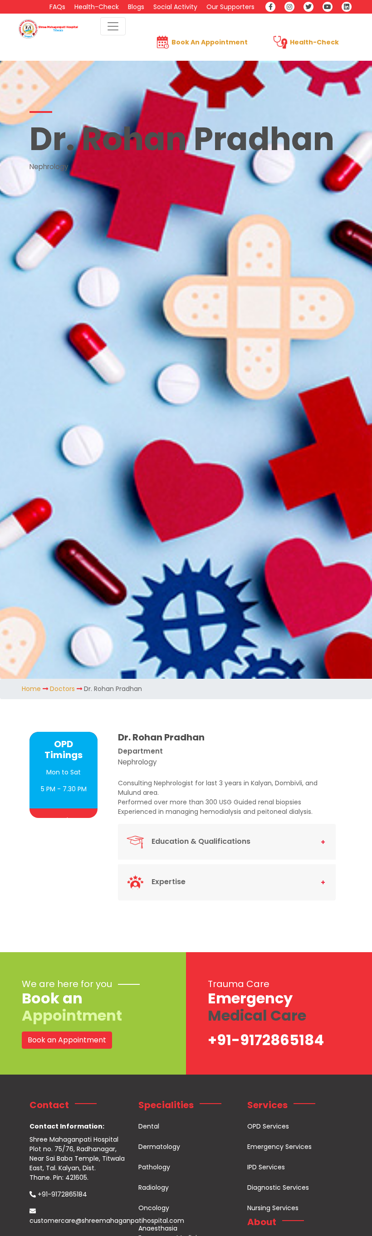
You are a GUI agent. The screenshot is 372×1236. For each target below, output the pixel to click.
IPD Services (266, 1167)
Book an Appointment (67, 1040)
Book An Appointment (209, 42)
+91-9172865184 (266, 1040)
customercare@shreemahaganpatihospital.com (106, 1220)
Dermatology (159, 1146)
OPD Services (268, 1126)
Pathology (154, 1167)
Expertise (169, 881)
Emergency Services (279, 1146)
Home (31, 688)
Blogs (136, 6)
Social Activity (175, 6)
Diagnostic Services (278, 1187)
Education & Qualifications (201, 841)
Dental (148, 1126)
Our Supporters (230, 6)
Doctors (62, 688)
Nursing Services (273, 1207)
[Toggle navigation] (113, 26)
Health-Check (96, 6)
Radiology (153, 1187)
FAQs (57, 6)
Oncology (153, 1207)
